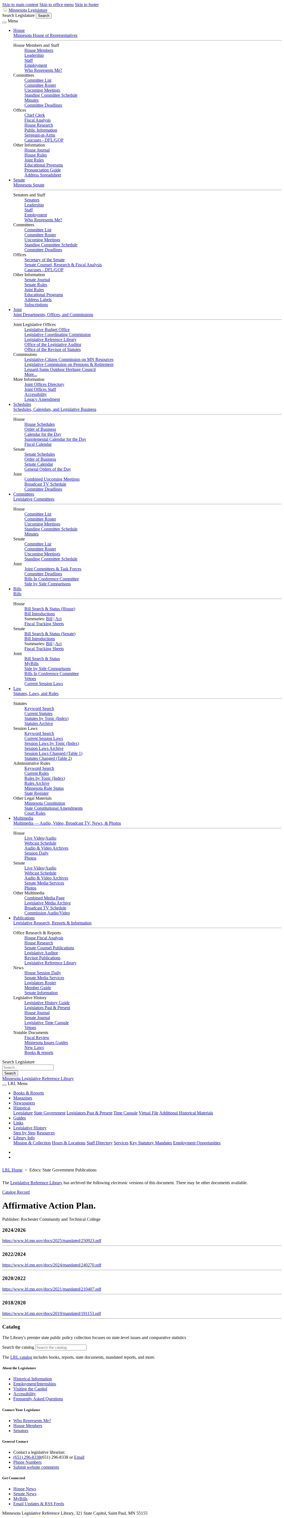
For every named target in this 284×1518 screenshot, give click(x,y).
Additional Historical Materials (186, 1113)
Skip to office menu (56, 4)
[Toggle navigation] (4, 22)
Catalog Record (16, 1192)
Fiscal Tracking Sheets (44, 623)
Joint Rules (34, 160)
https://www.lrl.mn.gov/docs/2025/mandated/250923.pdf (51, 1240)
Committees (23, 494)
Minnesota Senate (28, 185)
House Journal (37, 150)
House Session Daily (42, 972)
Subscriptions (36, 304)
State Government (49, 1113)
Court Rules (34, 813)
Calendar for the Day (42, 434)
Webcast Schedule (40, 843)
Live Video (34, 838)
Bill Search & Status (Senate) (49, 633)
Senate (19, 180)
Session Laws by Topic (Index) (51, 743)
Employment (35, 65)
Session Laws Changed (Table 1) (53, 753)
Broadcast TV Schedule (45, 484)
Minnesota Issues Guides (46, 1042)
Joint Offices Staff (40, 389)
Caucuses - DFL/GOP (44, 140)
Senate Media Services (44, 883)
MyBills (31, 663)
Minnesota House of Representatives (45, 35)
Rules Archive (36, 783)
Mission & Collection (32, 1142)
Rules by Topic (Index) (44, 778)
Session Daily (36, 853)
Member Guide (37, 987)
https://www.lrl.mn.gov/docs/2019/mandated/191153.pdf (51, 1313)
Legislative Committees (33, 499)
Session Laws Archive (44, 748)
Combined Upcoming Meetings (52, 479)
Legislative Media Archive (47, 903)
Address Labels (38, 299)
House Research (38, 125)
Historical (21, 1108)
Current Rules (36, 773)
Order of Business (40, 429)
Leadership (34, 55)
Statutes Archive (38, 723)
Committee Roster (40, 85)
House (19, 30)
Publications (24, 918)
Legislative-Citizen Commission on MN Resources (68, 359)
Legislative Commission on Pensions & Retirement (68, 364)
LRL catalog (21, 1357)
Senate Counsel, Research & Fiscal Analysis (63, 264)
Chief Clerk (34, 115)
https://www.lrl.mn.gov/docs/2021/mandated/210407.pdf (51, 1289)
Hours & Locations (68, 1142)
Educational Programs (43, 165)
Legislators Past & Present (47, 1007)
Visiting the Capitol (30, 1388)
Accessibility (35, 394)
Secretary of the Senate (44, 259)
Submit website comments (36, 1467)
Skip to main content (20, 4)
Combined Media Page (44, 898)
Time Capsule (125, 1113)
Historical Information (32, 1378)
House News (24, 1488)
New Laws (34, 1047)
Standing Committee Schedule (50, 95)
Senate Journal (37, 279)
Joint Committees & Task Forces (52, 568)
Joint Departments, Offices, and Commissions (53, 314)
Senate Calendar (38, 464)
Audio (50, 838)
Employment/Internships (34, 1383)
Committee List (37, 80)
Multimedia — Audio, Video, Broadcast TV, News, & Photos (67, 823)
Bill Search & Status (42, 658)
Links (18, 1122)
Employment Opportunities (196, 1142)
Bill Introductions (39, 613)
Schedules (22, 404)
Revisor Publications (42, 957)
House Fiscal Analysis (43, 937)
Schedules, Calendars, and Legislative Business (54, 409)
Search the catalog (18, 1347)
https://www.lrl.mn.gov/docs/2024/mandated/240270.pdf (51, 1265)
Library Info (24, 1137)
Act (58, 618)
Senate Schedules (39, 454)
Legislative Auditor (41, 952)
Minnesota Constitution (44, 803)
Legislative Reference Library (50, 339)
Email (79, 1457)
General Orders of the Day (47, 469)
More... (30, 374)
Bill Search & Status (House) (49, 608)
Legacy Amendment (42, 399)
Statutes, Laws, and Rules (36, 693)
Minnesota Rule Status (44, 788)
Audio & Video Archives (46, 848)
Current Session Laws (43, 683)
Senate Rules (35, 284)
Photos (30, 858)
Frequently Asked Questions (38, 1398)
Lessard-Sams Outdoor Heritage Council (60, 369)
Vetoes (30, 678)
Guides (19, 1118)
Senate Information (41, 992)
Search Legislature (18, 15)
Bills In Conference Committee (51, 578)
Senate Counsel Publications (49, 947)
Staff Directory (100, 1142)
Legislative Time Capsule (46, 1022)
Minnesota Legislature (28, 10)
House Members (38, 50)
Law (17, 688)
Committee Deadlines (43, 105)
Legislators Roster (40, 982)
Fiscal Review (36, 1037)
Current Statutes (38, 713)
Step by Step (24, 1132)
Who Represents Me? (43, 70)
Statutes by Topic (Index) (46, 718)
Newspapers (24, 1103)
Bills (17, 588)
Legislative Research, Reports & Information (52, 922)
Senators (31, 200)
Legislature (23, 1113)
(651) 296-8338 (27, 1457)
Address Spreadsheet (42, 175)
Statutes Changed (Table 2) (48, 758)
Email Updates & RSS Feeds (38, 1503)
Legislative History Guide (47, 1002)
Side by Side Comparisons (47, 583)
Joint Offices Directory (44, 384)
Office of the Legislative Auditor (52, 344)
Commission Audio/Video (47, 913)
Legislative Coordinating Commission (57, 334)
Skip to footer (87, 4)
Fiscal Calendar (38, 444)
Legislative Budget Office (47, 329)
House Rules (35, 155)
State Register (36, 793)
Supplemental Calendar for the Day (55, 439)
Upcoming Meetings (42, 90)
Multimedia (23, 818)
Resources (46, 1132)
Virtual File (148, 1113)
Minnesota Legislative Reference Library (38, 1078)
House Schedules (39, 424)
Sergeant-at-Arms (39, 135)
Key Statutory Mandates (151, 1142)
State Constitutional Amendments (53, 808)
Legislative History (30, 1127)
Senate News (24, 1493)
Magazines (22, 1098)
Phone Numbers (27, 1462)
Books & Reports (28, 1093)
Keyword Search (39, 708)
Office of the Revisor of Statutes (52, 349)
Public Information (40, 130)
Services (121, 1142)
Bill (49, 618)
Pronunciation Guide (42, 170)
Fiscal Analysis (37, 120)
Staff (28, 60)
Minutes (31, 100)
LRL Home (12, 1170)
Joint (17, 309)
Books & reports (38, 1052)
